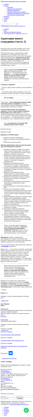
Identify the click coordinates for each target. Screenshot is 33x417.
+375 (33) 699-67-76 (6, 380)
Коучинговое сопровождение (15, 15)
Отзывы (6, 18)
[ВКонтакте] (11, 353)
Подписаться (4, 309)
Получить (3, 316)
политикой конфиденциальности (19, 404)
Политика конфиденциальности (10, 389)
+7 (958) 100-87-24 (6, 372)
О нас (5, 19)
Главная (6, 4)
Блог (5, 21)
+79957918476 (5, 26)
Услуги (6, 6)
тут (27, 50)
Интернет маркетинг (13, 10)
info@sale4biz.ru (19, 26)
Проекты (6, 16)
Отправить (20, 398)
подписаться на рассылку (9, 358)
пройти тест (4, 300)
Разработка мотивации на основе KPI (18, 13)
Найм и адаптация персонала (12, 32)
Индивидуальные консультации (16, 12)
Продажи (10, 7)
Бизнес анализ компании (14, 9)
